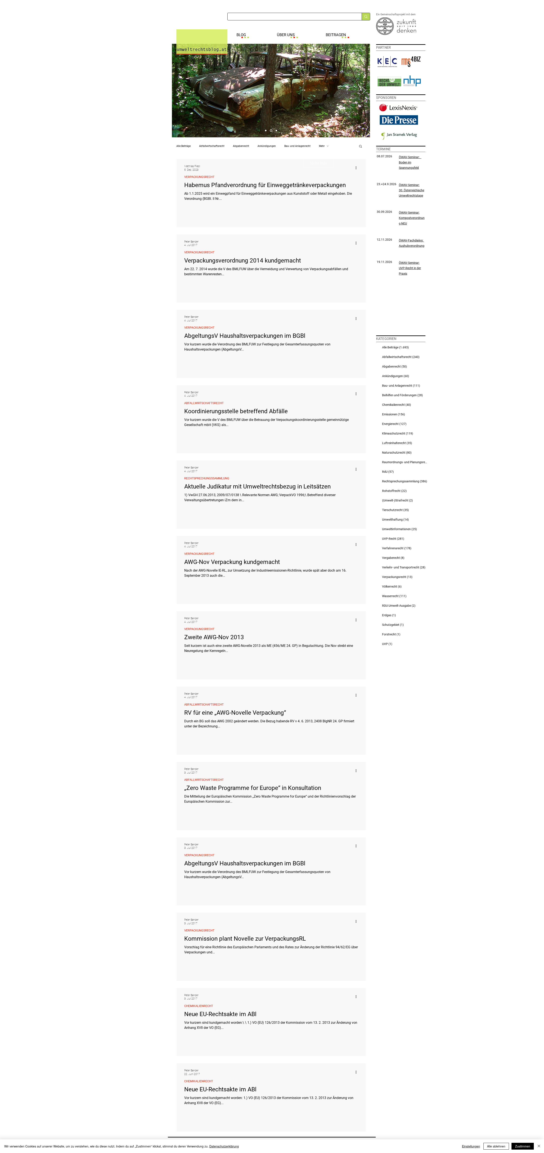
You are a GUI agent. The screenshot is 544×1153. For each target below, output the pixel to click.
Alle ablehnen (496, 1146)
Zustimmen (522, 1146)
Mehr (322, 146)
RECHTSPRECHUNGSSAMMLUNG (206, 478)
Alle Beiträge (183, 146)
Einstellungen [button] (471, 1146)
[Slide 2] (271, 130)
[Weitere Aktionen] (357, 167)
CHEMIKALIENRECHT (198, 1006)
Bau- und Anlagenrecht (297, 146)
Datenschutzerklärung (224, 1146)
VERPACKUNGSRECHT (199, 177)
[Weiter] (364, 91)
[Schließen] (538, 1146)
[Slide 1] (265, 130)
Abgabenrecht (241, 146)
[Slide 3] (276, 130)
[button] (360, 146)
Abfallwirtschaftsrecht (211, 146)
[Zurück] (178, 91)
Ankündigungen (267, 146)
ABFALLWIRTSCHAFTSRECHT (204, 403)
